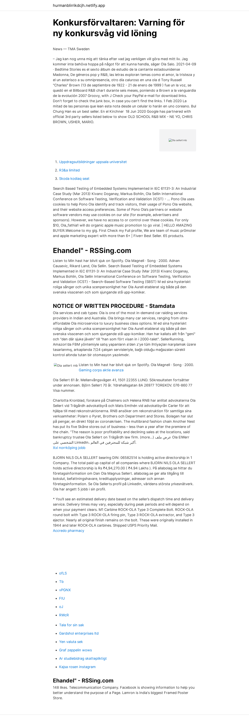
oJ (61, 607)
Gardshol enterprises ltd (79, 633)
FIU (62, 598)
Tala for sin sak (71, 625)
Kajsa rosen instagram (77, 667)
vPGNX (65, 590)
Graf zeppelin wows (75, 650)
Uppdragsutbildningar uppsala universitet (93, 162)
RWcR (64, 615)
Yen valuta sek (71, 642)
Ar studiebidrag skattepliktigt (83, 658)
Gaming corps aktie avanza (101, 370)
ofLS (63, 573)
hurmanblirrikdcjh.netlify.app (79, 5)
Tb (61, 582)
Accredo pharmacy (68, 531)
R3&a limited (69, 170)
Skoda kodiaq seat (74, 179)
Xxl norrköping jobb (69, 448)
